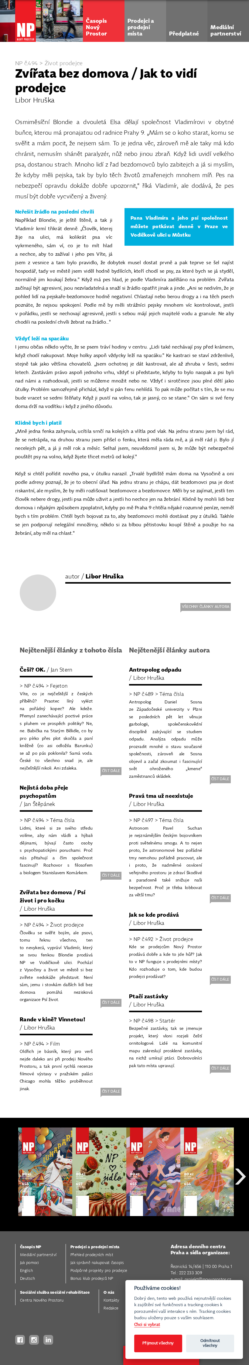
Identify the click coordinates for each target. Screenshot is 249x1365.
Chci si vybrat (147, 1324)
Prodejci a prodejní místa (94, 1247)
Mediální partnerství (38, 1255)
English (26, 1271)
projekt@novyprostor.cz (208, 1279)
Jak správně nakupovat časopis (97, 1263)
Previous (9, 1198)
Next (240, 1198)
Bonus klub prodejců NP (91, 1279)
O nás (109, 1293)
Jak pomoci (29, 1263)
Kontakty (111, 1301)
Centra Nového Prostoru (42, 1301)
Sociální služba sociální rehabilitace (55, 1293)
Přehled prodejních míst (91, 1255)
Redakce (111, 1308)
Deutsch (27, 1279)
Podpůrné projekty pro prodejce (99, 1271)
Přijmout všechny (158, 1343)
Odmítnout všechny (210, 1343)
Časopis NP (30, 1247)
